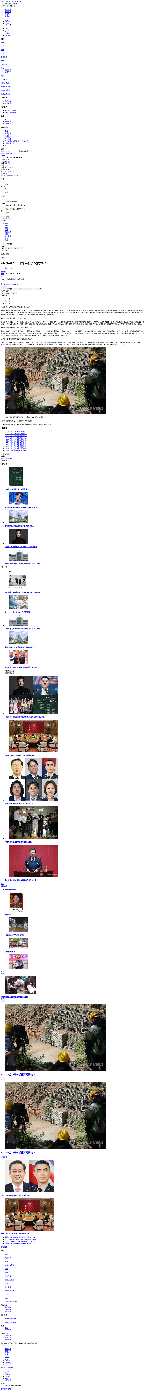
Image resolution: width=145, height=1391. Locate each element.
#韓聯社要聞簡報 (7, 153)
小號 (8, 299)
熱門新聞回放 (5, 83)
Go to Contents (5, 1)
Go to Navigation (16, 1)
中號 (8, 301)
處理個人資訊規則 (7, 1367)
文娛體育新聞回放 (11, 1301)
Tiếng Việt (8, 1364)
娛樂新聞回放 (5, 86)
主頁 (2, 1247)
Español (7, 1360)
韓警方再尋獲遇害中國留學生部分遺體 (18, 1243)
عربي (6, 1359)
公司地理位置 (9, 143)
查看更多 (7, 163)
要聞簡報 (8, 1311)
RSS (6, 120)
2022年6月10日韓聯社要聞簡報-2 (16, 446)
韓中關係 (4, 64)
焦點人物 (8, 101)
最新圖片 (8, 70)
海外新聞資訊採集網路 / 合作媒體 (16, 141)
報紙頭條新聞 (5, 90)
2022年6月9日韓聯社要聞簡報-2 (16, 450)
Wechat (7, 30)
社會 (2, 53)
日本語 (7, 1357)
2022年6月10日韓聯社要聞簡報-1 (16, 448)
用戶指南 (8, 145)
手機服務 (8, 121)
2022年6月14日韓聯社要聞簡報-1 (16, 440)
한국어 (7, 1353)
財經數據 (8, 103)
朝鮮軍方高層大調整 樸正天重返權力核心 (15, 1233)
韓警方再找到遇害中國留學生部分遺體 (14, 997)
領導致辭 (8, 137)
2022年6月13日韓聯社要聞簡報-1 (16, 444)
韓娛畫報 (8, 72)
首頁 (6, 131)
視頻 (2, 76)
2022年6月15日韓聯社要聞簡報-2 (16, 436)
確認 (3, 257)
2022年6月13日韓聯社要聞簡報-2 (16, 442)
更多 (2, 884)
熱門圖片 (4, 886)
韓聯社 (3, 155)
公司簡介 (8, 133)
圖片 (2, 68)
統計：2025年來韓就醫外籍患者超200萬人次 (20, 1241)
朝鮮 (2, 61)
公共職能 (8, 135)
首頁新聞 (4, 1157)
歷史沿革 (8, 139)
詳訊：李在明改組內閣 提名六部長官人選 (15, 1195)
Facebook (8, 32)
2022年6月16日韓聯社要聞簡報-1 (16, 432)
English (7, 1355)
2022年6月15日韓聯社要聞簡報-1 (16, 434)
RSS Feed (8, 35)
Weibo (7, 28)
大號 (8, 303)
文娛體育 (4, 57)
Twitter (7, 34)
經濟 (2, 50)
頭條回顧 (4, 79)
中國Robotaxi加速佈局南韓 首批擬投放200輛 (20, 1237)
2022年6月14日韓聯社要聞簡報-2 (16, 438)
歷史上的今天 (5, 94)
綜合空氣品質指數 (7, 175)
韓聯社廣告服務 (10, 112)
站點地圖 (8, 123)
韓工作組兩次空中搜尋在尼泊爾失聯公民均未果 (21, 1239)
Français (7, 1362)
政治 (2, 46)
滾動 (2, 42)
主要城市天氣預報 (11, 110)
